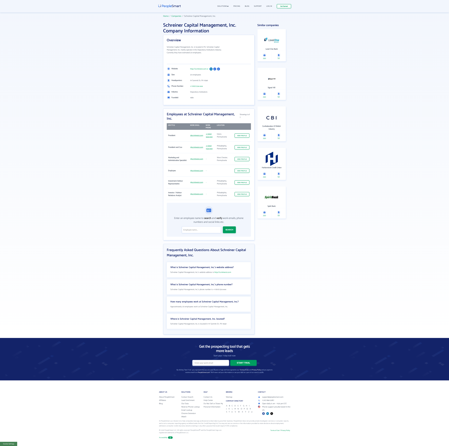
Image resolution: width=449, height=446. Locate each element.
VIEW (242, 136)
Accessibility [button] (163, 437)
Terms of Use (244, 370)
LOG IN (269, 6)
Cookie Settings (8, 444)
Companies (176, 16)
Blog (161, 403)
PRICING (236, 6)
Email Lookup (186, 410)
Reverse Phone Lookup (190, 406)
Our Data (185, 403)
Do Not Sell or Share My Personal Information (213, 405)
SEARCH (229, 229)
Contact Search (187, 397)
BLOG (247, 6)
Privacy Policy (256, 370)
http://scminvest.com (198, 69)
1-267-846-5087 (268, 400)
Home (166, 16)
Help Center (208, 400)
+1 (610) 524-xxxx (196, 86)
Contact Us (208, 397)
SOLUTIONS (222, 6)
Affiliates (162, 400)
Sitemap (229, 397)
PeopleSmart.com (204, 372)
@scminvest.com (196, 135)
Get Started (284, 6)
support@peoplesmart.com (272, 397)
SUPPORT (258, 6)
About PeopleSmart (166, 397)
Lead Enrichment (188, 400)
